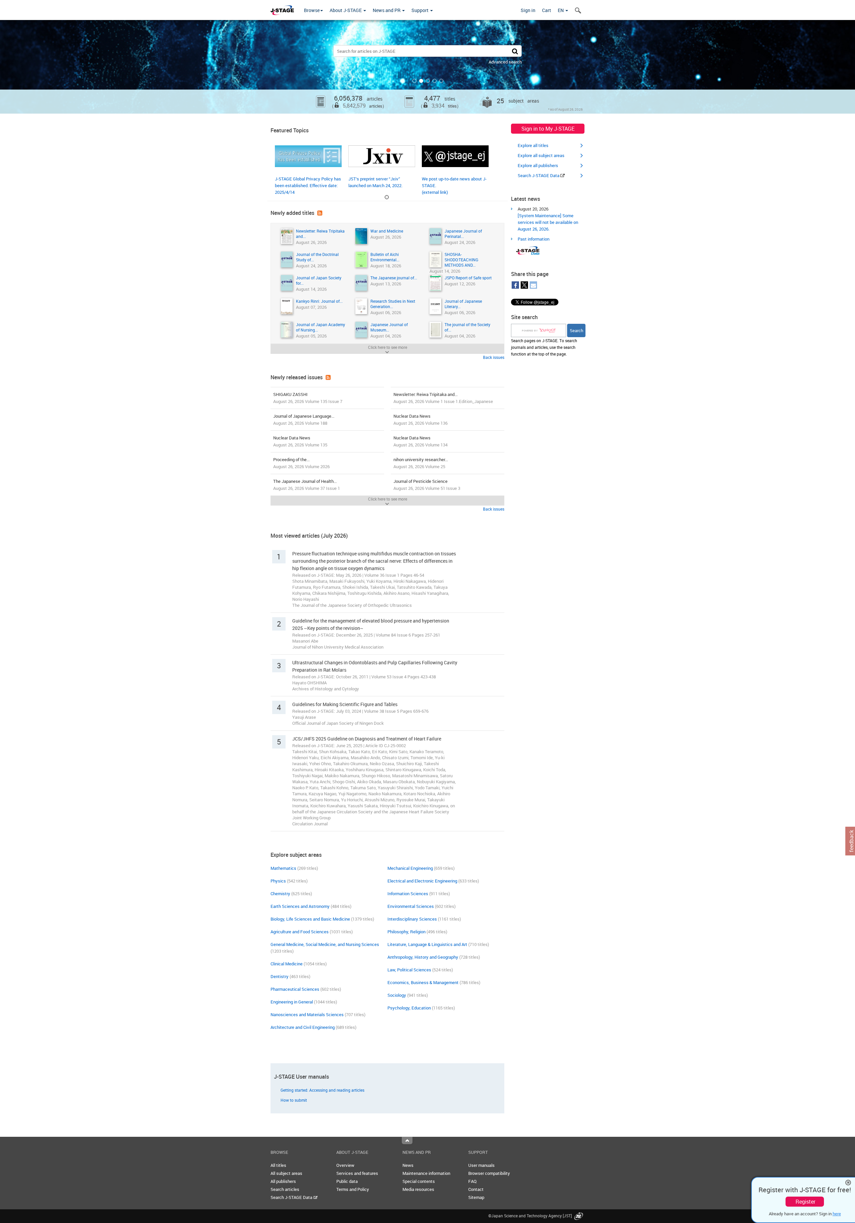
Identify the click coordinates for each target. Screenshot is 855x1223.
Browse (312, 10)
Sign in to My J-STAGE (547, 128)
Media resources (418, 1189)
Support (420, 10)
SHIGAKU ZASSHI (307, 397)
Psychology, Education (409, 1008)
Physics (278, 881)
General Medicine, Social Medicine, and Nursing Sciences (325, 944)
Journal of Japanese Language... (303, 419)
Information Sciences (407, 894)
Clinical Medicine (287, 964)
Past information (533, 239)
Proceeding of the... (301, 462)
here (837, 1214)
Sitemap (476, 1197)
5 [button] (441, 81)
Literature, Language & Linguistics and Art (427, 944)
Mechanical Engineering (410, 868)
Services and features (357, 1173)
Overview (345, 1165)
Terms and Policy (352, 1189)
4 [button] (435, 81)
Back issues (493, 357)
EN (561, 10)
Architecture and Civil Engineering (303, 1027)
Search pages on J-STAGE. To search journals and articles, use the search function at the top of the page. (544, 347)
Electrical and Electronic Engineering (422, 881)
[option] (427, 67)
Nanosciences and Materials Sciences (307, 1014)
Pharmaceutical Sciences (295, 989)
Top (407, 1140)
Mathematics (283, 868)
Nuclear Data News (420, 419)
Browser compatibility (489, 1173)
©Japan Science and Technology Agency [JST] (530, 1215)
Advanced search (505, 62)
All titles (278, 1165)
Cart (546, 10)
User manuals (481, 1165)
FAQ (472, 1181)
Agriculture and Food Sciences (300, 932)
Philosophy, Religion (406, 932)
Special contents (418, 1181)
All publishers (283, 1181)
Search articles (285, 1189)
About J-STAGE (346, 10)
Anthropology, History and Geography (422, 957)
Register (805, 1201)
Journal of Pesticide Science (426, 484)
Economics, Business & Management (423, 982)
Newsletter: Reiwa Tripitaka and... (443, 397)
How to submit (294, 1100)
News (407, 1165)
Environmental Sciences (410, 906)
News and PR (387, 10)
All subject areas (286, 1173)
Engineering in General (292, 1002)
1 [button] (414, 81)
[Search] (515, 51)
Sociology (396, 995)
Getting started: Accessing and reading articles (322, 1090)
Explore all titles (533, 145)
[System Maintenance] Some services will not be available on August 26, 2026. (548, 222)
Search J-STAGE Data (539, 175)
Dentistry (280, 976)
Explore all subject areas (541, 155)
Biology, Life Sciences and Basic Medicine (310, 919)
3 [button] (428, 81)
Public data (347, 1181)
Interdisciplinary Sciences (412, 919)
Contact (476, 1189)
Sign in (528, 10)
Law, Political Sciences (409, 970)
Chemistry (280, 894)
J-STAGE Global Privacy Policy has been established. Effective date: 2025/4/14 (308, 185)
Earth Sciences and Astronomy (300, 906)
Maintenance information (426, 1173)
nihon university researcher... (420, 462)
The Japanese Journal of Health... (306, 484)
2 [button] (421, 81)
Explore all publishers (538, 165)
